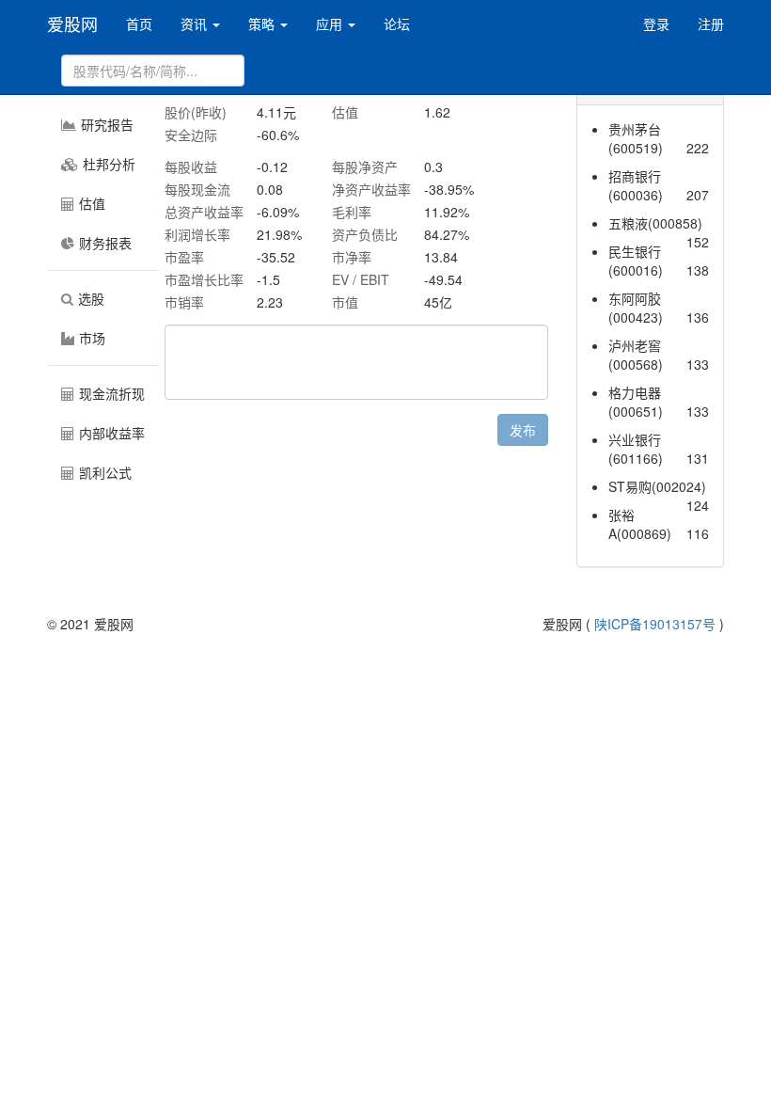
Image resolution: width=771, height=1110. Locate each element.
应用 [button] (331, 23)
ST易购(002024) (657, 486)
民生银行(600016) (635, 260)
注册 (711, 23)
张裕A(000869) (639, 524)
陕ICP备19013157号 (655, 623)
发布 (523, 429)
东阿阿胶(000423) (635, 307)
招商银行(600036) (635, 185)
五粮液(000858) (655, 223)
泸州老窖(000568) (635, 354)
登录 (656, 23)
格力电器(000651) (635, 401)
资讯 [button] (196, 23)
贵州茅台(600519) (635, 138)
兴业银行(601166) (635, 449)
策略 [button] (263, 23)
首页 (139, 23)
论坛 (397, 23)
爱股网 (72, 23)
